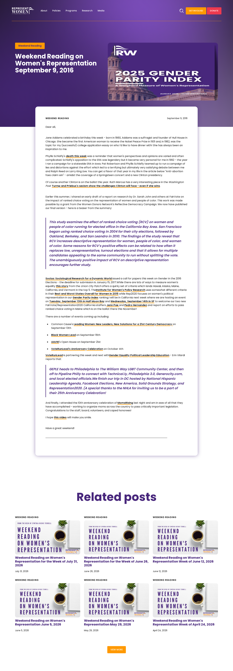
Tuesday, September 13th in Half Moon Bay (76, 301)
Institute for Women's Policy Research (120, 290)
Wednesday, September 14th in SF (132, 301)
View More (116, 649)
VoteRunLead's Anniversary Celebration (77, 349)
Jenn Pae (113, 305)
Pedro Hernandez (135, 305)
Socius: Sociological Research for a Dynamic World (78, 278)
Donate (214, 10)
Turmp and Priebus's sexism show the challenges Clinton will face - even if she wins (106, 186)
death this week (76, 156)
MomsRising (125, 403)
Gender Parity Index (85, 297)
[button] (44, 11)
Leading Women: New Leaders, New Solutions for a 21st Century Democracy (123, 324)
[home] (23, 10)
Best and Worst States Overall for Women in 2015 (86, 294)
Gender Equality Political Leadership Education (139, 355)
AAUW (55, 342)
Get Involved (196, 10)
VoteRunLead (54, 355)
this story (62, 286)
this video (60, 417)
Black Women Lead (63, 335)
